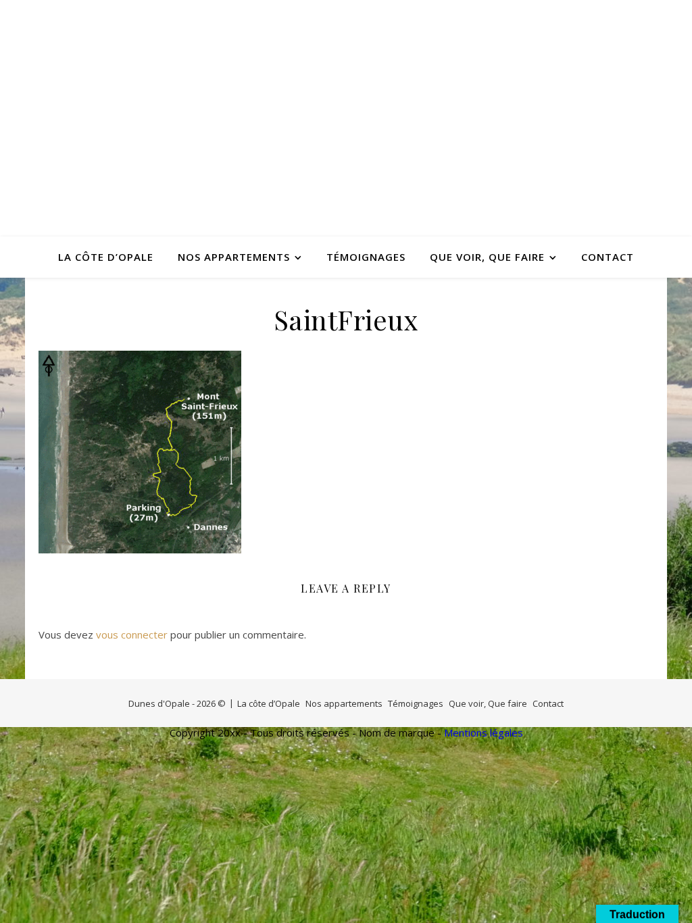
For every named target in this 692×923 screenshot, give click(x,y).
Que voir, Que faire (487, 257)
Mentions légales (483, 732)
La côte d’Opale (105, 257)
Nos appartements (234, 257)
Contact (607, 257)
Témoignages (365, 257)
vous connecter (132, 634)
